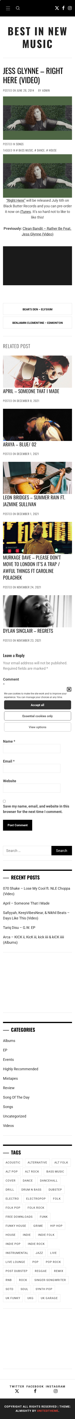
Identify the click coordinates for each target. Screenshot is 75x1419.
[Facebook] (63, 8)
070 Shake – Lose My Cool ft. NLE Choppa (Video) (36, 891)
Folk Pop (13, 1207)
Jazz (39, 1252)
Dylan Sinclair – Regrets (28, 630)
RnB (9, 1280)
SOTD (9, 1289)
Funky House (16, 1225)
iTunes (25, 212)
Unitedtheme (47, 1410)
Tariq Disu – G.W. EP (19, 927)
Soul (24, 1289)
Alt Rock (32, 1171)
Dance (41, 150)
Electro (12, 1198)
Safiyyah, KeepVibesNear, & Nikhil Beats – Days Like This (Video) (36, 915)
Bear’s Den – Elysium (37, 309)
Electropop (36, 1198)
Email (9, 761)
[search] (18, 8)
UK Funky (13, 1298)
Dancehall (49, 1180)
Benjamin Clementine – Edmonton (37, 322)
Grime (38, 1225)
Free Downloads (19, 1216)
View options (37, 727)
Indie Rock (36, 1243)
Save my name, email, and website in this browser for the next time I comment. (36, 809)
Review (9, 1088)
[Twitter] (57, 8)
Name (9, 741)
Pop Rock (53, 1262)
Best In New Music (38, 37)
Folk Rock (36, 1207)
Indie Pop (13, 1243)
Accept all (37, 705)
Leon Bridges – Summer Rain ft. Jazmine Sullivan (34, 501)
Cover (11, 1180)
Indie (27, 1234)
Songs (20, 144)
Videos (8, 1126)
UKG (30, 1298)
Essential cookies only (37, 716)
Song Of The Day (16, 1097)
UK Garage (49, 1298)
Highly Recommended (20, 1069)
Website (9, 781)
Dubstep (55, 1189)
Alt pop (12, 1171)
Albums (9, 1041)
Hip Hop (56, 1225)
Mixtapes (10, 1078)
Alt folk (61, 1162)
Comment (11, 682)
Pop (35, 1262)
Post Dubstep (17, 1271)
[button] (69, 689)
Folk (57, 1198)
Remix (58, 1271)
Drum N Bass (31, 1189)
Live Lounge (15, 1262)
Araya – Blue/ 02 (19, 444)
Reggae (41, 1271)
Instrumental (17, 1252)
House (53, 150)
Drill (10, 1189)
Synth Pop (44, 1289)
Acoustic (13, 1162)
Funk (44, 1216)
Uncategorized (14, 1116)
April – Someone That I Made (31, 391)
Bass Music (26, 150)
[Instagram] (70, 8)
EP (5, 1050)
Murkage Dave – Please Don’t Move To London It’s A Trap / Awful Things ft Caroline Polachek (32, 567)
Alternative (37, 1162)
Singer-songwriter (50, 1280)
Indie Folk (46, 1234)
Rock (23, 1280)
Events (8, 1059)
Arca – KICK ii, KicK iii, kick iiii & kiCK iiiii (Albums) (33, 940)
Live (53, 1252)
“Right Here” (15, 200)
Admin (46, 90)
